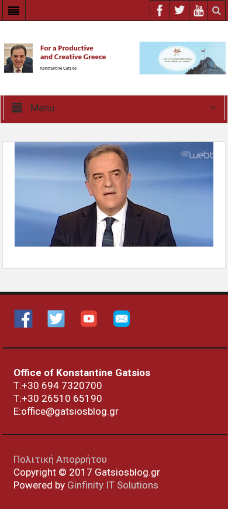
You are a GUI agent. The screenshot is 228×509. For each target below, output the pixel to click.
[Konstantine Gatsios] (114, 57)
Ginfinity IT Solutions (112, 485)
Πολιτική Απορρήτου (60, 459)
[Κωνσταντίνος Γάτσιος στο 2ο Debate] (114, 193)
